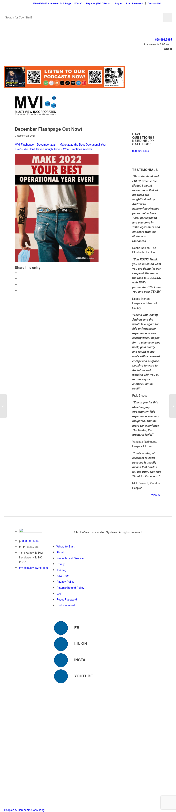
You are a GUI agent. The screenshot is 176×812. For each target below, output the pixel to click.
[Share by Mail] (20, 291)
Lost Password (134, 3)
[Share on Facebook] (20, 272)
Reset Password (66, 599)
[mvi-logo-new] (35, 105)
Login (118, 3)
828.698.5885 (163, 39)
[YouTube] (61, 676)
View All (156, 495)
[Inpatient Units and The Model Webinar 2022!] (3, 406)
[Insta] (61, 660)
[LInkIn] (61, 644)
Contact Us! (154, 3)
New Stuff (62, 576)
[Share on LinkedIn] (20, 284)
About (60, 552)
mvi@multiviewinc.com (33, 568)
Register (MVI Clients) (98, 3)
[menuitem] (57, 3)
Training (61, 570)
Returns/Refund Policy (70, 587)
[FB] (61, 628)
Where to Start (65, 546)
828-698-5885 (57, 3)
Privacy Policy (65, 581)
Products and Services (70, 558)
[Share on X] (20, 278)
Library (60, 564)
